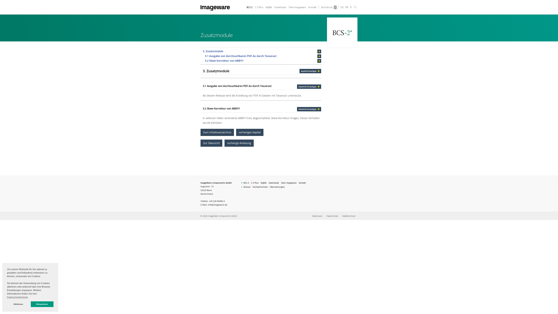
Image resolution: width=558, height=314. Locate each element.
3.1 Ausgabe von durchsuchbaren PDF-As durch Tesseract (241, 56)
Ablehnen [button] (18, 304)
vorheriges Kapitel (250, 132)
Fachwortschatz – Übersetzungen (269, 186)
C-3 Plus (259, 7)
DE (342, 7)
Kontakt (312, 7)
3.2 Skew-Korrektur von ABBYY (224, 60)
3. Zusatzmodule (213, 51)
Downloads (280, 7)
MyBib (269, 7)
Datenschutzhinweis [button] (17, 297)
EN (346, 7)
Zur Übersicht (211, 143)
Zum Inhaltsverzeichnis (217, 132)
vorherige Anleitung (239, 143)
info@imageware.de (217, 204)
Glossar (247, 186)
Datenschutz (332, 216)
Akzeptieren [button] (42, 304)
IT (351, 7)
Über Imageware (297, 7)
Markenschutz (349, 216)
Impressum (317, 216)
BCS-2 (250, 7)
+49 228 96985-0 (217, 201)
